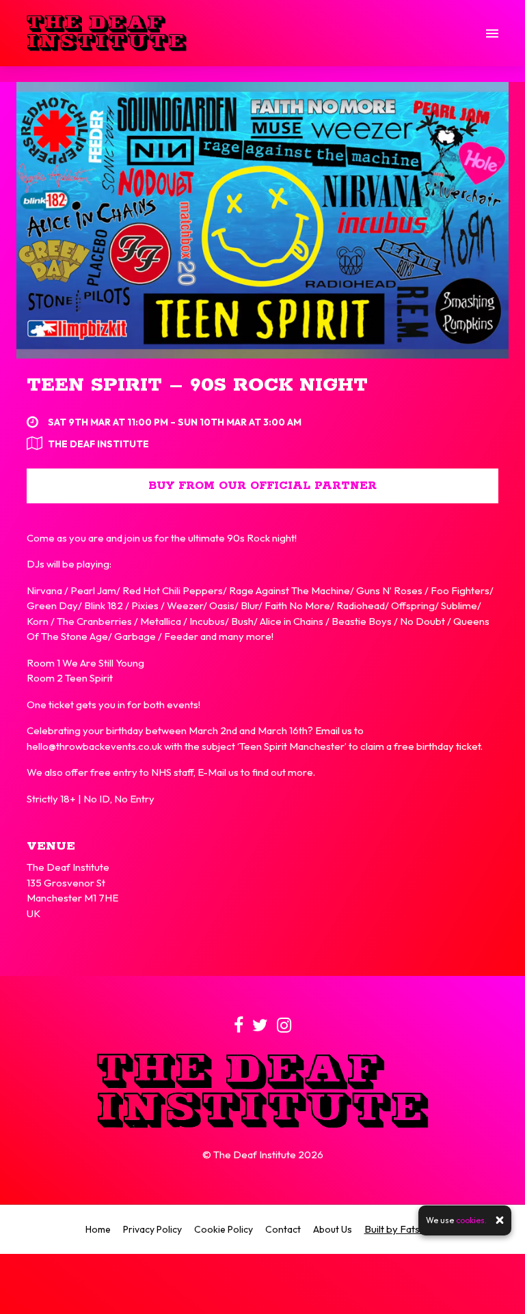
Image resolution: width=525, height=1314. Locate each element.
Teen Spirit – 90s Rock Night (197, 385)
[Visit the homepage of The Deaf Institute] (107, 33)
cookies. (471, 1220)
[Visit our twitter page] (260, 1027)
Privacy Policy (152, 1229)
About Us (332, 1229)
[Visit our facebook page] (238, 1027)
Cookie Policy (223, 1229)
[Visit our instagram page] (284, 1027)
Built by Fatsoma (402, 1228)
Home (98, 1229)
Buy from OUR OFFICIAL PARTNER (262, 486)
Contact (283, 1229)
